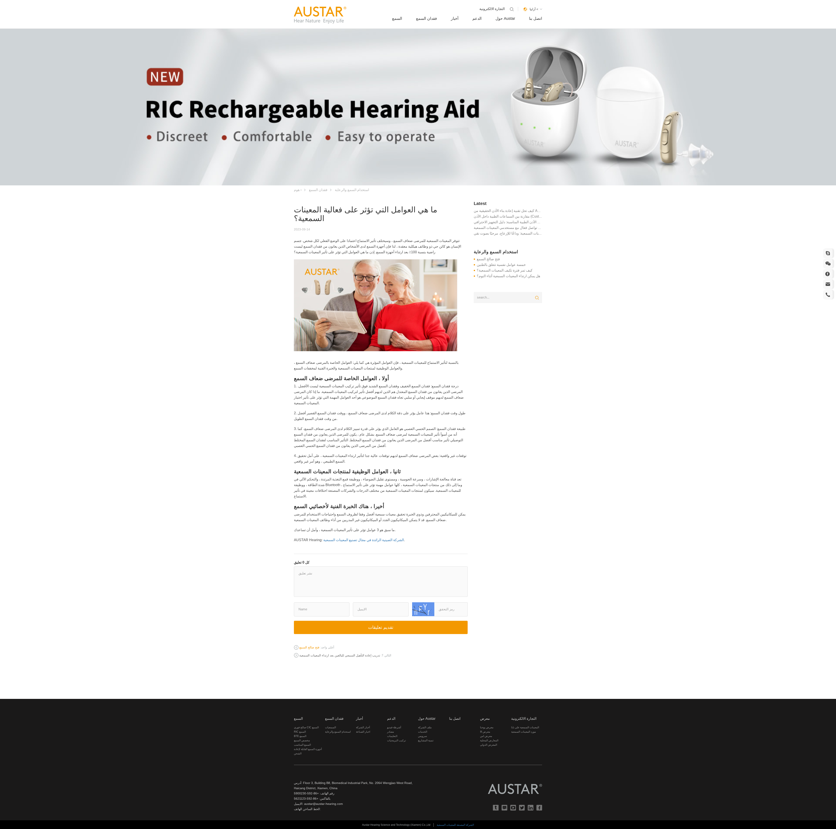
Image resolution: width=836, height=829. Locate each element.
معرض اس (486, 736)
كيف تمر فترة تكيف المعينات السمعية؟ (505, 270)
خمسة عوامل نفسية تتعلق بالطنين (501, 265)
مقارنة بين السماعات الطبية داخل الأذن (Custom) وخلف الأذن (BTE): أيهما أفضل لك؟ (535, 216)
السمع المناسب (302, 744)
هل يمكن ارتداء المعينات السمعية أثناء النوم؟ (508, 276)
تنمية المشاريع (425, 740)
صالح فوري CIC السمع (306, 727)
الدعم (477, 18)
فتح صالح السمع (488, 259)
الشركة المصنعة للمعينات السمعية (455, 824)
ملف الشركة (424, 727)
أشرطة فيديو (394, 727)
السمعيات (330, 727)
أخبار (454, 18)
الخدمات (422, 731)
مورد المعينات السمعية (523, 731)
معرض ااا (485, 731)
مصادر (390, 731)
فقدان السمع (426, 18)
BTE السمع (300, 736)
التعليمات (392, 736)
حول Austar (505, 18)
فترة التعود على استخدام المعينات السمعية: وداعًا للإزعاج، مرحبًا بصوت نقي (527, 233)
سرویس (422, 736)
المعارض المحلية (489, 740)
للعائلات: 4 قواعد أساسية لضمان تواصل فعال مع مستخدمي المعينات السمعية (529, 228)
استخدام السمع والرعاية (352, 190)
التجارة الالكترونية (492, 9)
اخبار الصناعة (363, 731)
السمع (397, 18)
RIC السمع (300, 731)
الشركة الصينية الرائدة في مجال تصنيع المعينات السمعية (363, 540)
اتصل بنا (535, 18)
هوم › (298, 190)
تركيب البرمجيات (396, 740)
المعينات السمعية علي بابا (525, 727)
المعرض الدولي (488, 744)
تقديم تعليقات (380, 627)
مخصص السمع (302, 740)
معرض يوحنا (486, 727)
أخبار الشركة (363, 727)
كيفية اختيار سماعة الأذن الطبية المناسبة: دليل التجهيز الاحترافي (519, 222)
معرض (485, 718)
